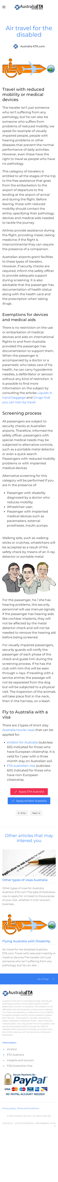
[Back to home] (29, 7)
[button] (3, 7)
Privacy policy (9, 1108)
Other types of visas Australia (24, 880)
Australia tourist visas (18, 730)
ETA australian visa (21, 766)
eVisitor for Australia (22, 742)
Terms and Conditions (28, 1108)
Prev (23, 813)
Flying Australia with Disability (26, 941)
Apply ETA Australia (31, 791)
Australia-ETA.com (32, 46)
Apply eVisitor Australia (31, 800)
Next (34, 813)
